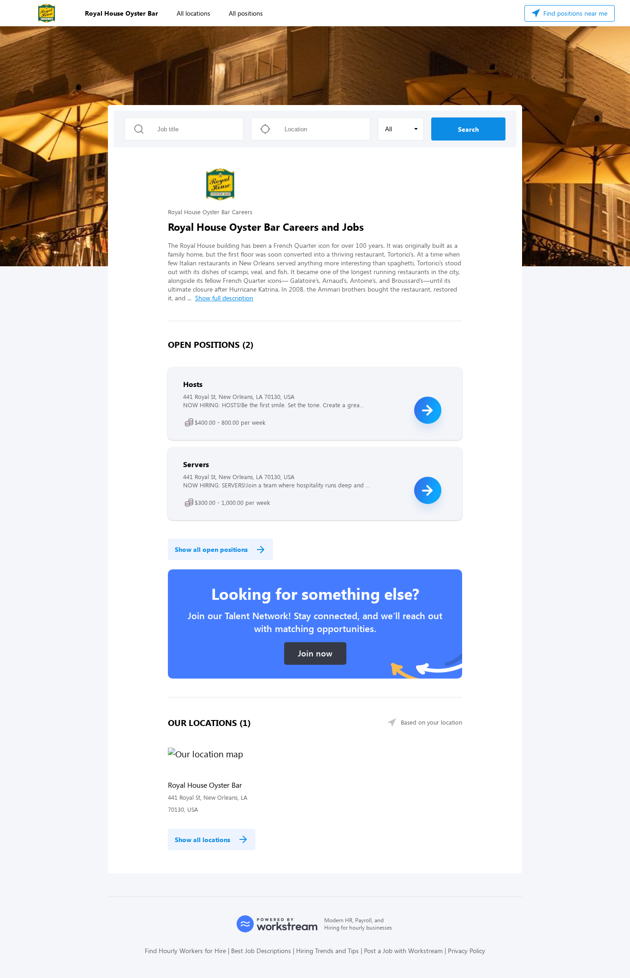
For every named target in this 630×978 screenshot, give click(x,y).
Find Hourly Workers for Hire (185, 950)
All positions (246, 13)
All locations (193, 13)
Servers (196, 464)
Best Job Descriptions (261, 950)
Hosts (192, 384)
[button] (401, 129)
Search (468, 129)
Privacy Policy (466, 950)
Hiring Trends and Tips (327, 950)
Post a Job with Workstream (403, 950)
